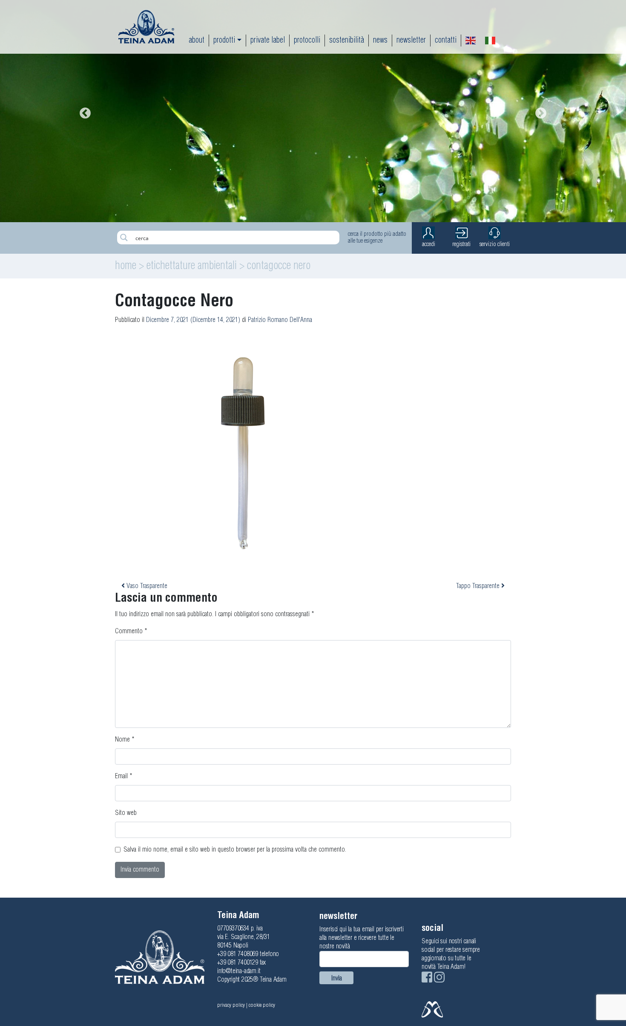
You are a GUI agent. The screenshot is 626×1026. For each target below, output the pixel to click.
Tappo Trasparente (478, 586)
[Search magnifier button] (124, 237)
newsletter (411, 40)
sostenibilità (346, 40)
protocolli (307, 40)
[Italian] (490, 40)
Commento (131, 631)
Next (538, 111)
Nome (125, 739)
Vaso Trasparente (146, 586)
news (380, 40)
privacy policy (231, 1005)
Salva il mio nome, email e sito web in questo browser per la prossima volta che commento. (234, 849)
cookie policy (262, 1005)
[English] (471, 40)
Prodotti (224, 40)
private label (267, 40)
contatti (446, 40)
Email (123, 776)
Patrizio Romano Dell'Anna (280, 320)
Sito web (126, 813)
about (196, 40)
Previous (83, 111)
